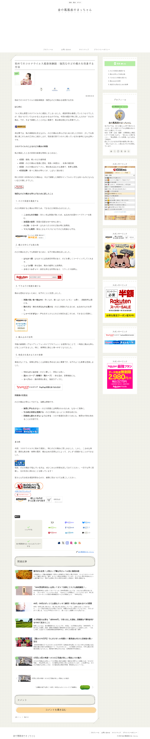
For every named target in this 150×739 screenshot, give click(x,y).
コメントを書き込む (55, 709)
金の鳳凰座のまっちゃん (120, 123)
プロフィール (95, 732)
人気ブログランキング (23, 491)
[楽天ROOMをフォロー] (71, 543)
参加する (133, 214)
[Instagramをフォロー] (67, 543)
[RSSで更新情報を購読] (79, 543)
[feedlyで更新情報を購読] (75, 543)
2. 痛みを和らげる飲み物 (116, 74)
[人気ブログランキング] (29, 486)
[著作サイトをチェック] (59, 543)
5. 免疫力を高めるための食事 (118, 84)
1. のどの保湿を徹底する (116, 71)
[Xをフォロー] (63, 543)
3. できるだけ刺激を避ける (117, 77)
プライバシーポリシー (130, 732)
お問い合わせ (105, 732)
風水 (18, 516)
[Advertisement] (75, 31)
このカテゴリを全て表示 (120, 212)
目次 (118, 64)
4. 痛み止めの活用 (114, 81)
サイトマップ (116, 732)
